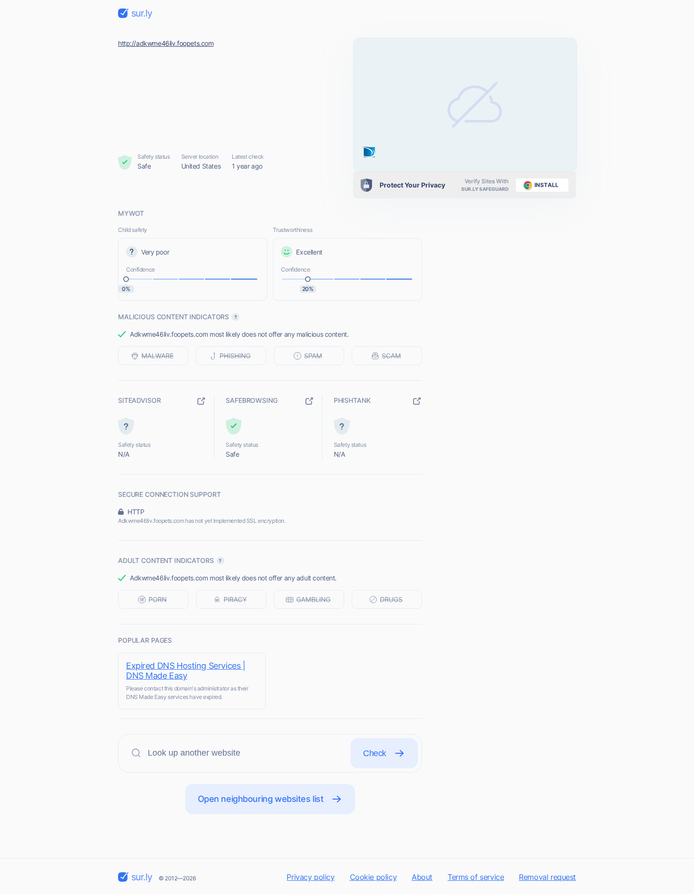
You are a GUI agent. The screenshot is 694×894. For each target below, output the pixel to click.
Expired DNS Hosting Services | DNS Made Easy (185, 671)
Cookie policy (373, 877)
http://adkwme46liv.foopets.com (165, 43)
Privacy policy (310, 877)
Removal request (547, 877)
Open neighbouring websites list (261, 799)
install (546, 184)
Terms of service (476, 877)
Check (374, 753)
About (422, 877)
